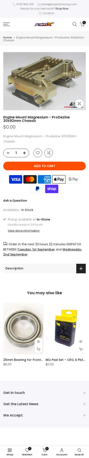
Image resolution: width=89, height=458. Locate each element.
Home (7, 37)
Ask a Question (15, 200)
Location (48, 13)
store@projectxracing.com (59, 4)
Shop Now (61, 8)
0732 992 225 (25, 4)
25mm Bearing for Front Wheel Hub (31, 360)
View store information (24, 231)
